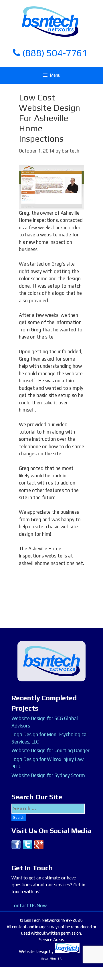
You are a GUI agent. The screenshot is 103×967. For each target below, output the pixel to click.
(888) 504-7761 (54, 53)
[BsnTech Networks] (50, 21)
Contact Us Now (29, 905)
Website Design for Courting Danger (50, 750)
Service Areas (51, 939)
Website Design (33, 951)
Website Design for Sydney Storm (48, 775)
